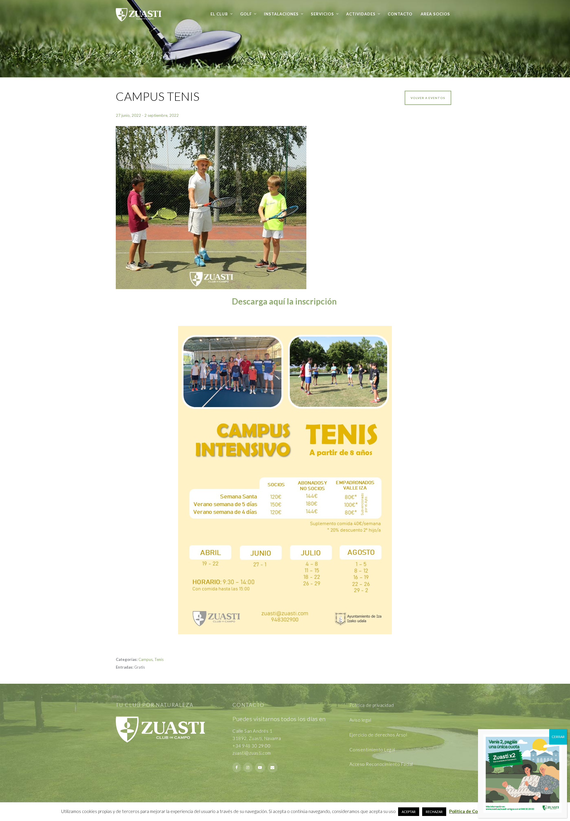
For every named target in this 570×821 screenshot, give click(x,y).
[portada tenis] (285, 207)
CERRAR (558, 736)
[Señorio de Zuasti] (138, 10)
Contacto (400, 14)
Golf (246, 14)
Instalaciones (281, 14)
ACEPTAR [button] (409, 812)
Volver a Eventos (428, 98)
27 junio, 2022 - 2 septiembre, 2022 (147, 115)
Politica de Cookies (469, 811)
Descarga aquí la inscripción (285, 301)
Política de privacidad (371, 705)
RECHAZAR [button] (434, 812)
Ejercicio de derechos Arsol (378, 734)
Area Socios (435, 14)
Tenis (159, 659)
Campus (145, 659)
